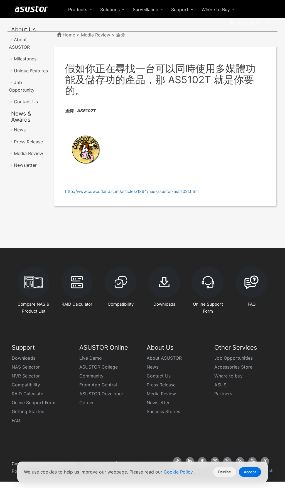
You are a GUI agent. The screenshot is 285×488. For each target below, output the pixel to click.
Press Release (28, 141)
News (20, 130)
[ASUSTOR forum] (265, 461)
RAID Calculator (28, 393)
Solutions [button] (110, 9)
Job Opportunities (233, 358)
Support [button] (180, 9)
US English (246, 23)
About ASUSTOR (164, 358)
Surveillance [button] (146, 9)
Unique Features (31, 70)
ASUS (220, 385)
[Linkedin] (190, 461)
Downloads (23, 358)
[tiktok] (177, 461)
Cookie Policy (179, 472)
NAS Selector (26, 367)
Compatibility (26, 385)
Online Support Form (33, 402)
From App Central (98, 385)
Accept (250, 472)
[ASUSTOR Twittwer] (227, 461)
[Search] (267, 22)
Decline (224, 472)
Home (69, 35)
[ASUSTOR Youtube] (252, 461)
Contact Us (26, 101)
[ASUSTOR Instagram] (215, 461)
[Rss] (240, 461)
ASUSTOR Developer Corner (101, 398)
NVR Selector (26, 376)
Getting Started (28, 411)
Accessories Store (233, 367)
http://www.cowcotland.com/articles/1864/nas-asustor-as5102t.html (132, 191)
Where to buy (228, 376)
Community (91, 376)
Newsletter (25, 165)
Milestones (25, 59)
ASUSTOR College (98, 367)
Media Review (28, 153)
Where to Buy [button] (216, 9)
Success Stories (163, 411)
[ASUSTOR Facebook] (202, 461)
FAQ (16, 420)
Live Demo (90, 358)
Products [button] (78, 9)
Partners (223, 393)
